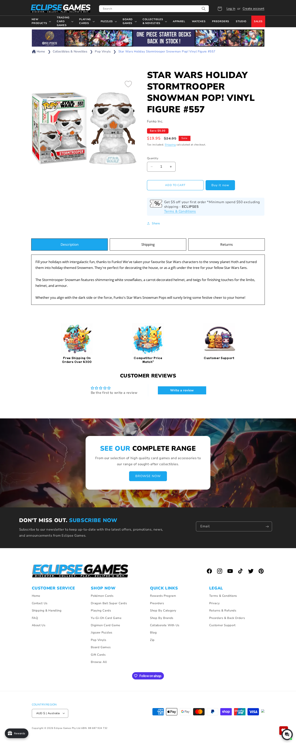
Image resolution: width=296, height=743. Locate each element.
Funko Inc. (155, 121)
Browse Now (148, 476)
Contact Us (40, 603)
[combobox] (154, 8)
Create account (253, 8)
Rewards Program (163, 596)
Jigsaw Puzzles (101, 633)
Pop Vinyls (103, 51)
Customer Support (222, 625)
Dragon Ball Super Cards (109, 603)
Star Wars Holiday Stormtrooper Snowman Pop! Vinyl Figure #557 (166, 51)
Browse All (99, 662)
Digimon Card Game (105, 625)
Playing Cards (101, 611)
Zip (152, 640)
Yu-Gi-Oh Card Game (106, 618)
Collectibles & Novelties (70, 51)
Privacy (214, 603)
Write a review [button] (182, 390)
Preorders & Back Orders (227, 618)
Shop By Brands (161, 618)
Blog (153, 633)
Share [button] (156, 223)
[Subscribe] (267, 526)
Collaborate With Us (164, 625)
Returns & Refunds (222, 611)
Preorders (157, 603)
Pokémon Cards (102, 596)
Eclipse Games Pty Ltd (67, 727)
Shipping (170, 144)
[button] (219, 8)
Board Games (101, 647)
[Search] (204, 8)
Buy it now (220, 185)
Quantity (152, 158)
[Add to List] (128, 84)
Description (70, 244)
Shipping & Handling (47, 611)
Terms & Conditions (180, 211)
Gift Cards (98, 655)
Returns (226, 244)
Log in (231, 8)
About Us (39, 625)
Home (41, 51)
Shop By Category (163, 611)
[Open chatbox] (287, 734)
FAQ (35, 618)
